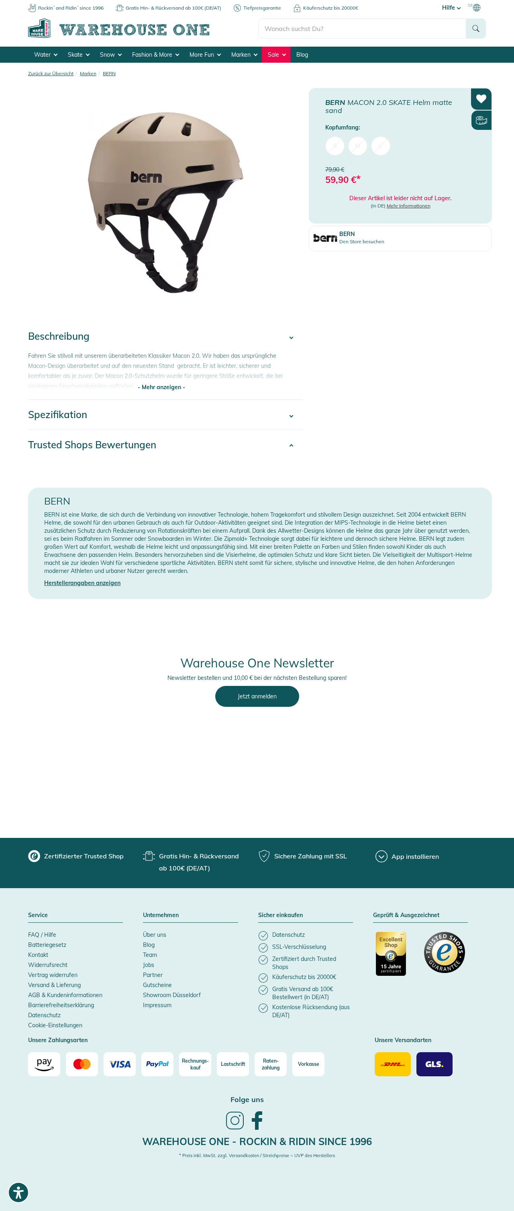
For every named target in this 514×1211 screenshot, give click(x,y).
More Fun (203, 54)
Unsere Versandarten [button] (403, 1040)
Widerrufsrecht (47, 965)
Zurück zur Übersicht (50, 73)
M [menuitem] (357, 145)
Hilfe (449, 7)
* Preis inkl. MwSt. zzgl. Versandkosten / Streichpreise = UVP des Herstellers (257, 1155)
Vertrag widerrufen (53, 975)
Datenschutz (44, 1015)
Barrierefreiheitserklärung (61, 1005)
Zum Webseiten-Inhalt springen (41, 4)
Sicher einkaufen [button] (280, 915)
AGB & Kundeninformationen (65, 995)
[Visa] (120, 1064)
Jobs (148, 965)
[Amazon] (44, 1064)
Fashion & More (153, 54)
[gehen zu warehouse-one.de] (143, 36)
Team (150, 955)
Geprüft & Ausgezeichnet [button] (406, 915)
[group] (76, 856)
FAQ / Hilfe (42, 934)
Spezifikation (57, 414)
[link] (235, 1128)
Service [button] (38, 915)
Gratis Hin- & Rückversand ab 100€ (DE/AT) (173, 8)
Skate (76, 54)
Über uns (154, 934)
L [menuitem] (380, 145)
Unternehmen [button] (161, 915)
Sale (274, 54)
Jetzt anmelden (257, 696)
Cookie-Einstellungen (55, 1025)
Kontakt (38, 955)
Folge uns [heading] (247, 1099)
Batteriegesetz (47, 944)
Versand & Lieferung (54, 985)
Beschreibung (59, 336)
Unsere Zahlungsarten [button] (58, 1040)
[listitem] (305, 936)
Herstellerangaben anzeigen (82, 583)
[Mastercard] (82, 1064)
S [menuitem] (335, 145)
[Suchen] (476, 28)
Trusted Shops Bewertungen (92, 445)
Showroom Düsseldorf (172, 995)
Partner (153, 975)
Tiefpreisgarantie (262, 8)
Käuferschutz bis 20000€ (330, 8)
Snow (108, 54)
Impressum (157, 1005)
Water (43, 54)
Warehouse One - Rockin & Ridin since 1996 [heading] (257, 1141)
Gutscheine (157, 985)
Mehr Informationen (408, 206)
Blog (302, 54)
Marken (241, 54)
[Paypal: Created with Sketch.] (157, 1064)
